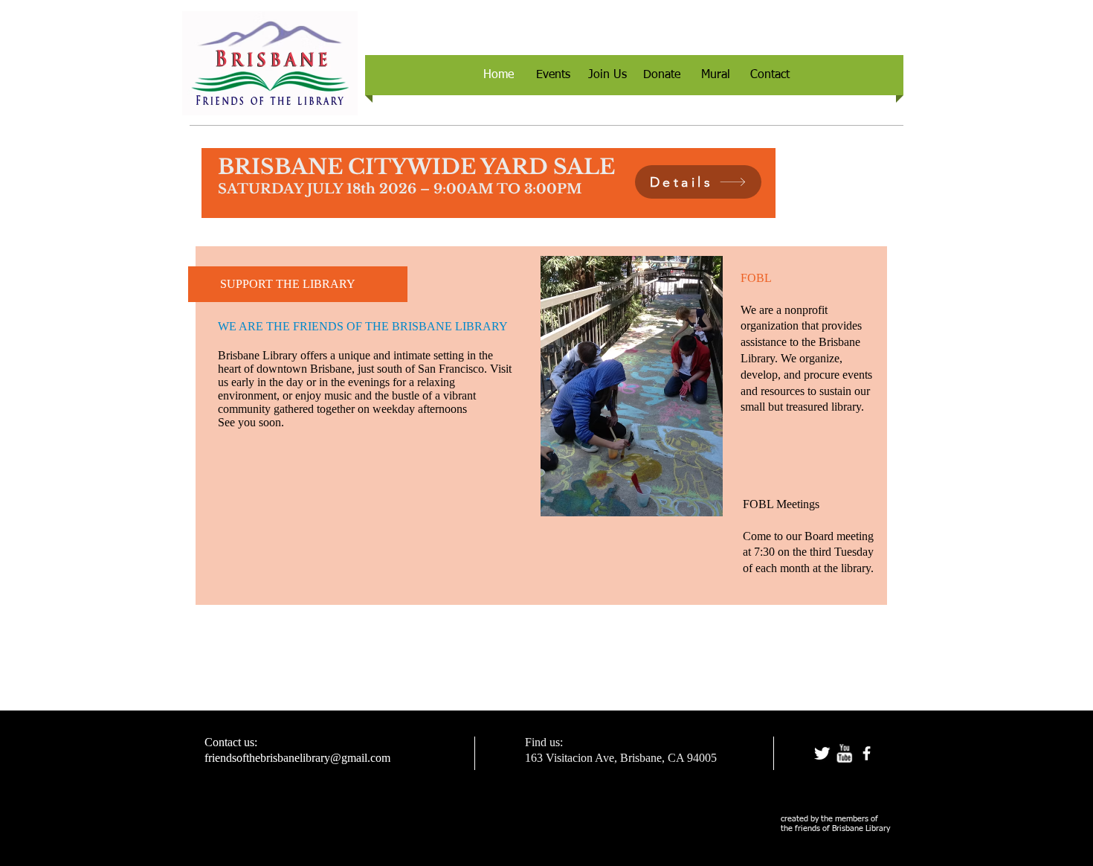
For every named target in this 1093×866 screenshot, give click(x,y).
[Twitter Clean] (822, 753)
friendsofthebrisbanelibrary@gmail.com (297, 757)
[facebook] (866, 753)
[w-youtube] (844, 753)
